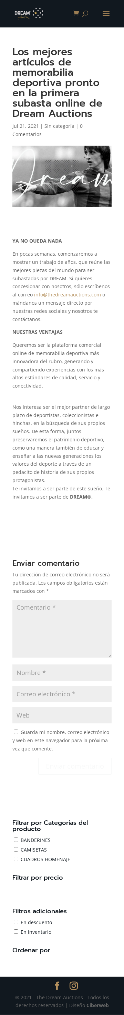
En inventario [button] (36, 932)
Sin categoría (59, 126)
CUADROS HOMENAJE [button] (45, 859)
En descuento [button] (36, 922)
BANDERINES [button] (36, 840)
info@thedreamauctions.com (67, 294)
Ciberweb (97, 1005)
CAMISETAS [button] (34, 849)
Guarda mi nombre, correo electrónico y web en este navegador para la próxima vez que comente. (60, 740)
